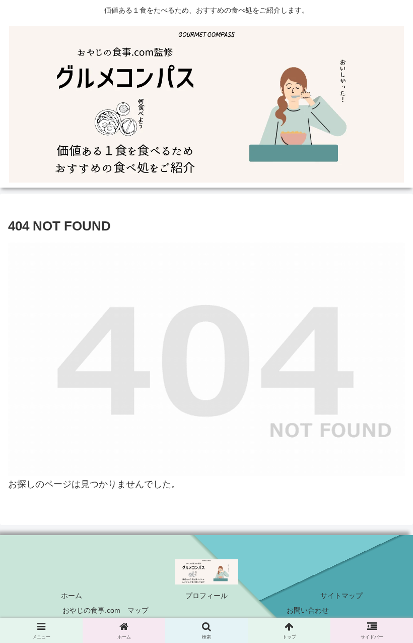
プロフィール (206, 596)
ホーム (71, 596)
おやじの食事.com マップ (105, 610)
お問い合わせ (308, 610)
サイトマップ (341, 596)
